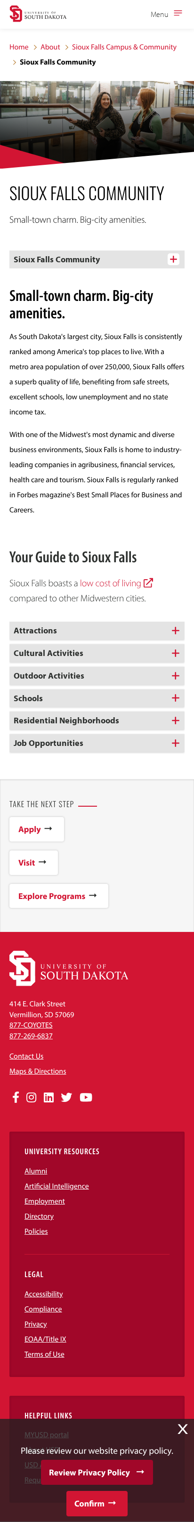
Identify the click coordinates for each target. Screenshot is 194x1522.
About (50, 47)
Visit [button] (26, 862)
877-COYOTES (31, 1025)
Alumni (35, 1171)
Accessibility (43, 1294)
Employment (44, 1201)
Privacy (35, 1324)
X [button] (182, 1429)
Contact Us (26, 1056)
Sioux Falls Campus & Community (124, 47)
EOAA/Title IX (45, 1339)
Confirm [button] (89, 1503)
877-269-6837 (31, 1036)
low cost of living (110, 583)
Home (19, 47)
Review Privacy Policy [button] (89, 1472)
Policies (36, 1231)
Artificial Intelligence (56, 1186)
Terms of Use (44, 1354)
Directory (39, 1216)
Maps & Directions (37, 1071)
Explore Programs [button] (51, 896)
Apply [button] (29, 829)
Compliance (43, 1309)
